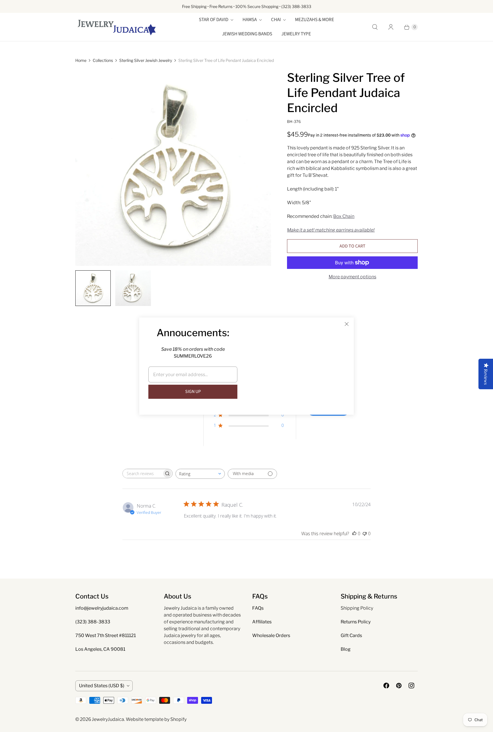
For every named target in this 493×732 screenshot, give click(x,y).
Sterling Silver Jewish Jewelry (145, 60)
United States (101, 685)
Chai (276, 19)
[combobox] (200, 474)
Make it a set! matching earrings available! (331, 230)
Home (80, 60)
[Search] (375, 27)
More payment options (352, 276)
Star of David (213, 19)
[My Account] (391, 27)
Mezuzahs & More (314, 19)
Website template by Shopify (156, 719)
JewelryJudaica (108, 719)
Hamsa (250, 19)
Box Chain (343, 216)
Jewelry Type (296, 34)
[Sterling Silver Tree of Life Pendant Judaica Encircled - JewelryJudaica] (173, 168)
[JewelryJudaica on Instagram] (411, 685)
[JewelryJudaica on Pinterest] (399, 685)
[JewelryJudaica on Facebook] (386, 685)
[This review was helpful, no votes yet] (354, 533)
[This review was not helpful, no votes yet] (365, 533)
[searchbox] (142, 473)
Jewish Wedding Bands (247, 34)
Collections (103, 60)
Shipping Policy (357, 608)
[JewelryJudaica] (116, 27)
